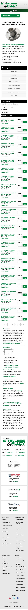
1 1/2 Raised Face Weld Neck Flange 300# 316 (8, 276)
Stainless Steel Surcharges (19, 564)
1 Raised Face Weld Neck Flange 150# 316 (8, 202)
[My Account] (11, 10)
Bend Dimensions (19, 584)
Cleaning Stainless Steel (20, 566)
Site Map (4, 540)
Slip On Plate (14, 95)
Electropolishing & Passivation (19, 523)
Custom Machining (19, 519)
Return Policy (5, 534)
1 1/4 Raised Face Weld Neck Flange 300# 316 (8, 243)
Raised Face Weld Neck (14, 92)
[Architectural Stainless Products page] (14, 490)
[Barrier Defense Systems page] (14, 475)
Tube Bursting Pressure (20, 578)
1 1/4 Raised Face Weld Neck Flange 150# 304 (8, 218)
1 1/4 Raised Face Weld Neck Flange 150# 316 (8, 226)
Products (11, 16)
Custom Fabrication (6, 573)
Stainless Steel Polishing (20, 540)
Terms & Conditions (6, 537)
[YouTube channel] (10, 597)
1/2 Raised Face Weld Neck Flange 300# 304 (7, 136)
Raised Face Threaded (14, 88)
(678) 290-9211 (15, 510)
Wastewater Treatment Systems (7, 561)
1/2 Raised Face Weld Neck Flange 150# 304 (7, 119)
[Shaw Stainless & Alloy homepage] (14, 442)
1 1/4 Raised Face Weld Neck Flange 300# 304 (8, 234)
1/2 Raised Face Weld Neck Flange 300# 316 (7, 144)
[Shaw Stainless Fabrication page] (14, 504)
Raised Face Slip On (14, 81)
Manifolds (4, 570)
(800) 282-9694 (10, 452)
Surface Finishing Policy (7, 525)
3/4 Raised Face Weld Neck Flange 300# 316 (7, 177)
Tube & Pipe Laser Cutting (19, 547)
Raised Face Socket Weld (14, 85)
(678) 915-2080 (15, 481)
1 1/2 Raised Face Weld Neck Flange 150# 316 (8, 259)
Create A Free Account (7, 543)
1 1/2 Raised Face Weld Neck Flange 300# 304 (8, 267)
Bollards (4, 557)
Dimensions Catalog (20, 560)
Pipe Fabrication (6, 563)
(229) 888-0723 (21, 455)
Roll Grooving (18, 537)
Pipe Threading (19, 531)
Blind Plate (14, 71)
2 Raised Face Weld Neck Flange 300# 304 (8, 292)
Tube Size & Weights (20, 575)
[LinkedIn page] (14, 597)
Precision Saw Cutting (20, 534)
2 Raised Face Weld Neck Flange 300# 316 (8, 308)
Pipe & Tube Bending (20, 550)
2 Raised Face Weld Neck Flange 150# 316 (8, 300)
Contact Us (5, 546)
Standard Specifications (20, 590)
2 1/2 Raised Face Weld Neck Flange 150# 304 (8, 317)
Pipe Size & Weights (20, 569)
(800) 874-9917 (22, 452)
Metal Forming (18, 528)
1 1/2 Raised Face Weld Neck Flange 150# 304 (8, 251)
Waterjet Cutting (19, 543)
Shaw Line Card (19, 557)
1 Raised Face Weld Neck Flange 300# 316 (8, 210)
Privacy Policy (5, 528)
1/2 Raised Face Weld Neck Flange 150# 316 (7, 128)
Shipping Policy (5, 531)
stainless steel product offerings (11, 343)
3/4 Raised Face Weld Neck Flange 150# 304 (7, 152)
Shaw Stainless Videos (14, 602)
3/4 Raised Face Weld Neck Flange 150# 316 (7, 160)
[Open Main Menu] (25, 4)
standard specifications (9, 376)
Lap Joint (14, 75)
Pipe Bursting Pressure (20, 572)
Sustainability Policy (6, 522)
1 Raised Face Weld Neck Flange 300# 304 (8, 193)
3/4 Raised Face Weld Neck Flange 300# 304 (7, 169)
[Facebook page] (18, 597)
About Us (4, 519)
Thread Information (19, 581)
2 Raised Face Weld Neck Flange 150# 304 (8, 284)
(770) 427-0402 (9, 455)
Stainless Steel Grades (20, 587)
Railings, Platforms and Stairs (7, 567)
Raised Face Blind (14, 78)
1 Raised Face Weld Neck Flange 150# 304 (8, 185)
